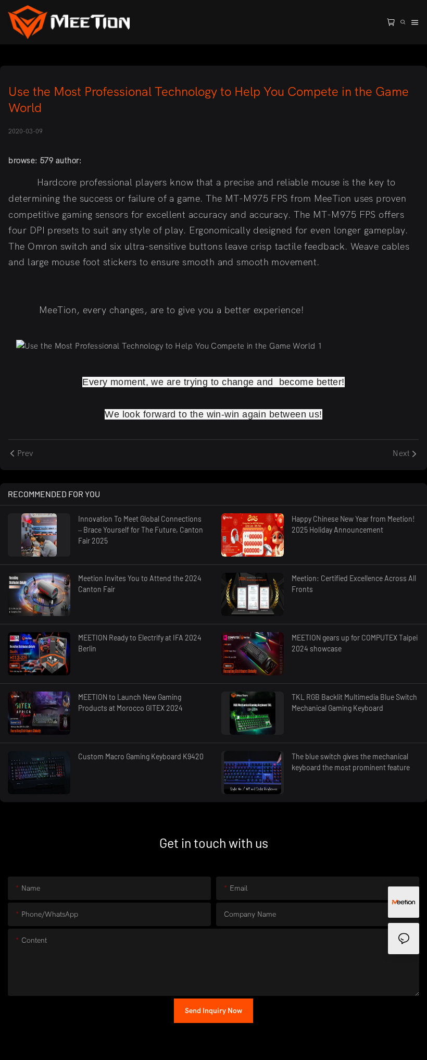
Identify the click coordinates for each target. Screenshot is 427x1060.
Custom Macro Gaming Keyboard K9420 (141, 756)
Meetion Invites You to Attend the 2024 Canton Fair (140, 584)
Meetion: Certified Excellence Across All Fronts (354, 584)
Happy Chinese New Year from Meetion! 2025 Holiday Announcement (353, 524)
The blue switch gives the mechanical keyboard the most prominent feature (351, 762)
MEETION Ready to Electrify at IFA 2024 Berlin (140, 643)
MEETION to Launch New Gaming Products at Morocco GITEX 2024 (130, 702)
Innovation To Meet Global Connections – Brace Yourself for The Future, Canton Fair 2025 (140, 529)
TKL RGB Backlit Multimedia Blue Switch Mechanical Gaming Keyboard (354, 702)
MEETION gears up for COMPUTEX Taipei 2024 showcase (355, 643)
